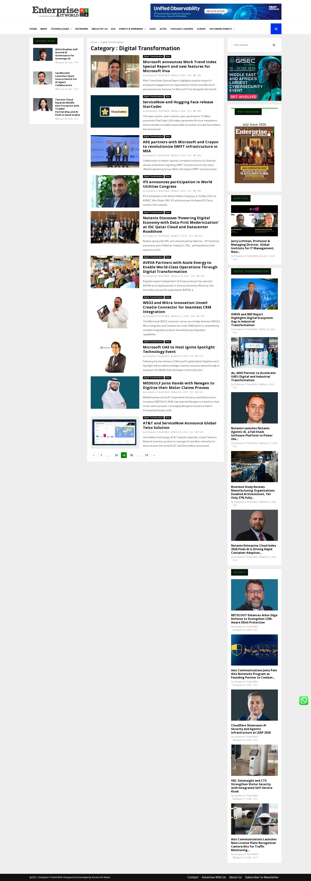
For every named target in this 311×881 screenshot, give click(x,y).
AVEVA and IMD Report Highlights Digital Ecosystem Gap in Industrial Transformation (252, 319)
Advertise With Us (214, 877)
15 (131, 455)
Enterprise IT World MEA (157, 75)
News (43, 28)
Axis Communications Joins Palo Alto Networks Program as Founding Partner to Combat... (254, 673)
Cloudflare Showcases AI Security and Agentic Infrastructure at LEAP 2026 (251, 728)
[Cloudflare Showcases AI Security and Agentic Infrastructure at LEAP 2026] (254, 705)
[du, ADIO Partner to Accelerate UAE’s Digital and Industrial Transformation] (254, 352)
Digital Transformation (153, 56)
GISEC (152, 28)
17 (146, 455)
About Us (235, 877)
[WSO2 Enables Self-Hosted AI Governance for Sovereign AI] (43, 54)
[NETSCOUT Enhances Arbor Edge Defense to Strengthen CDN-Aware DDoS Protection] (254, 594)
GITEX (163, 28)
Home (33, 28)
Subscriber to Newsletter (262, 877)
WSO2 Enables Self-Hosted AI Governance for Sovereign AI (66, 54)
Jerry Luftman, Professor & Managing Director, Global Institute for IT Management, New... (252, 246)
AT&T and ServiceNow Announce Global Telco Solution (179, 425)
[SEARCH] (274, 45)
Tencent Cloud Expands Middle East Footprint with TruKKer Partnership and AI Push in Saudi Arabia (67, 107)
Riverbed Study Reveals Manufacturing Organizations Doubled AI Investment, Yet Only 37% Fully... (253, 492)
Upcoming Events (220, 28)
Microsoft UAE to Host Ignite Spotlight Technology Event (179, 349)
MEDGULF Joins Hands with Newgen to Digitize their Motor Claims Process (178, 385)
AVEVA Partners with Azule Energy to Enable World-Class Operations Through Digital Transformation (180, 267)
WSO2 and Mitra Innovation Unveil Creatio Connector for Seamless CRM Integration (177, 307)
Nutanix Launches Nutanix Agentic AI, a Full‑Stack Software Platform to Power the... (252, 433)
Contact (193, 877)
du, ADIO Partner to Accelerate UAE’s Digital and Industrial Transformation (253, 376)
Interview (81, 28)
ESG (113, 28)
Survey (201, 28)
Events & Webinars (131, 28)
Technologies (60, 28)
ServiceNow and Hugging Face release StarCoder (178, 104)
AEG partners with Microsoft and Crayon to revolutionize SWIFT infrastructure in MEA (180, 146)
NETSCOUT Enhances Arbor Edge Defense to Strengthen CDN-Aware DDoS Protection (254, 618)
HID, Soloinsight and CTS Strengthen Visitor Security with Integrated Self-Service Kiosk (251, 786)
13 (116, 455)
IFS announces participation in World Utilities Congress (177, 184)
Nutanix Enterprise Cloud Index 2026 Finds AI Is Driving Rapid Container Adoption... (253, 549)
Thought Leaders (181, 28)
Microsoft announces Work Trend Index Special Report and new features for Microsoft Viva (180, 66)
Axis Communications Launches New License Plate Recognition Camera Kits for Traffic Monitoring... (254, 844)
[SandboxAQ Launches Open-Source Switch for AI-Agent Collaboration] (43, 77)
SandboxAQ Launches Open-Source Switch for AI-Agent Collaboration (66, 79)
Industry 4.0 (99, 28)
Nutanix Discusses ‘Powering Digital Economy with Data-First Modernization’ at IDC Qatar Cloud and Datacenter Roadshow (180, 224)
